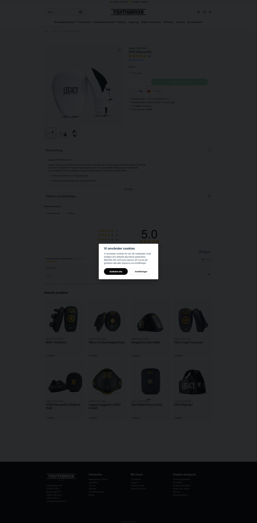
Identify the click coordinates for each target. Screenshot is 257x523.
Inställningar (141, 271)
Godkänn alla (115, 271)
